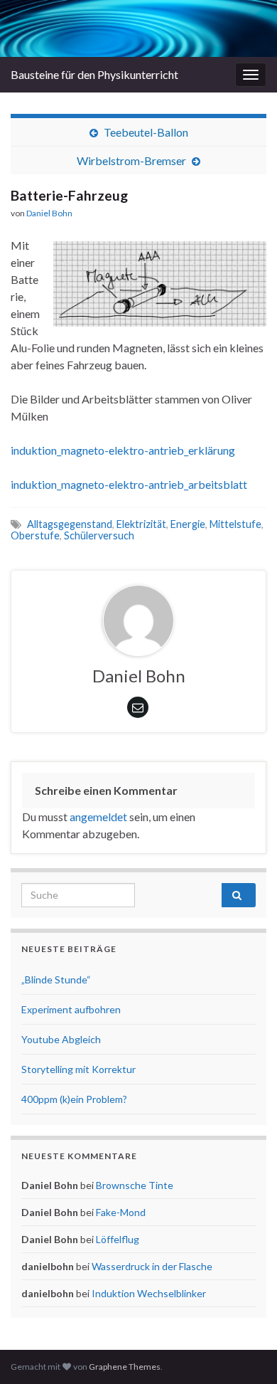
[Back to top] (245, 1352)
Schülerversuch (99, 535)
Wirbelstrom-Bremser (131, 160)
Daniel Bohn (49, 213)
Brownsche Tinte (134, 1185)
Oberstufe (35, 535)
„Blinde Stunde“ (56, 979)
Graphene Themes (125, 1366)
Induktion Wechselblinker (149, 1293)
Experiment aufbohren (71, 1009)
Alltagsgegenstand (69, 524)
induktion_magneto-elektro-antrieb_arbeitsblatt (129, 484)
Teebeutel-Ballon (146, 132)
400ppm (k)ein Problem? (74, 1099)
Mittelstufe (235, 524)
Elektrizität (141, 524)
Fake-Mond (121, 1212)
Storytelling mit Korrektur (78, 1069)
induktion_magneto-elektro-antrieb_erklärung (123, 450)
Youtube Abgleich (61, 1039)
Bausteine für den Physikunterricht (94, 74)
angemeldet (98, 816)
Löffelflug (117, 1239)
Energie (187, 524)
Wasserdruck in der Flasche (152, 1266)
